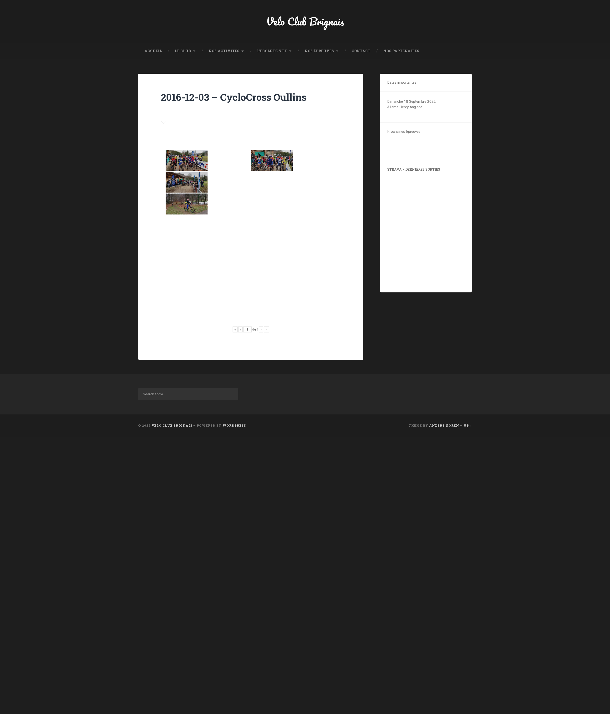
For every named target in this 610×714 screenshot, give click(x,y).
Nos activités (224, 51)
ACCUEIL (153, 51)
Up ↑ (468, 425)
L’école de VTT (272, 51)
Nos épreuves (319, 51)
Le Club (183, 51)
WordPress (234, 425)
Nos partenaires (401, 51)
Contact (361, 51)
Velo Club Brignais (305, 21)
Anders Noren (444, 425)
